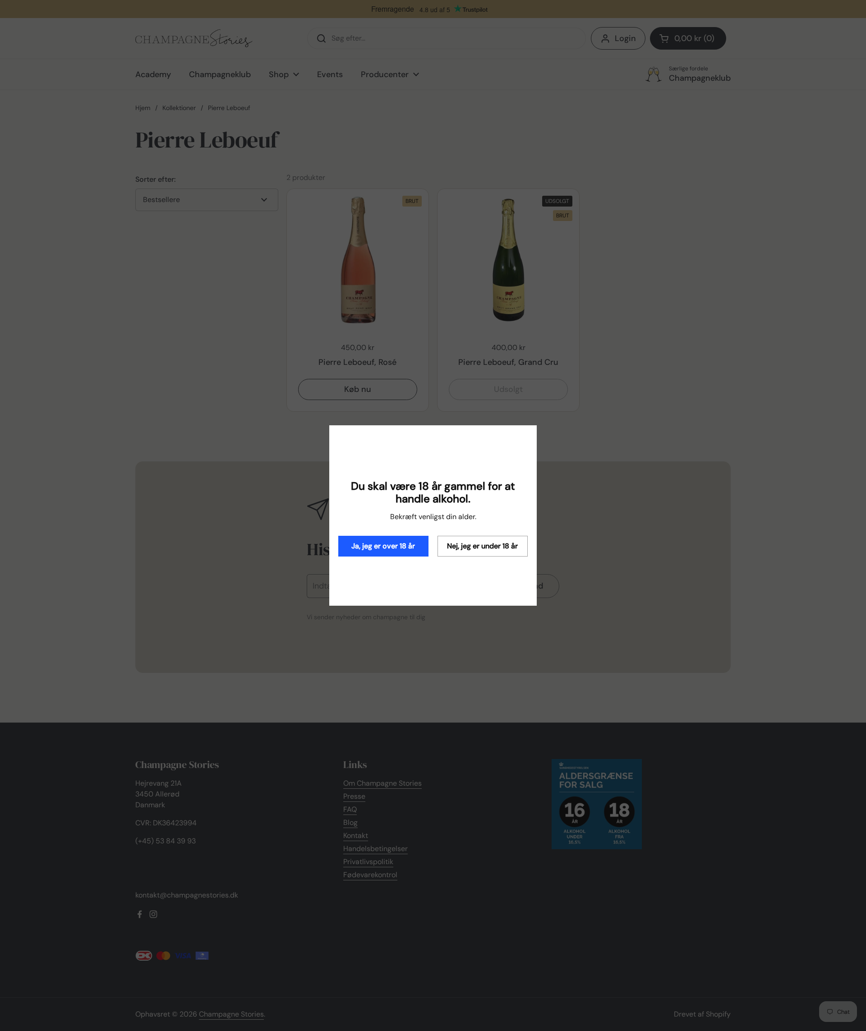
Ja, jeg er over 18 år (383, 546)
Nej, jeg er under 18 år (482, 546)
